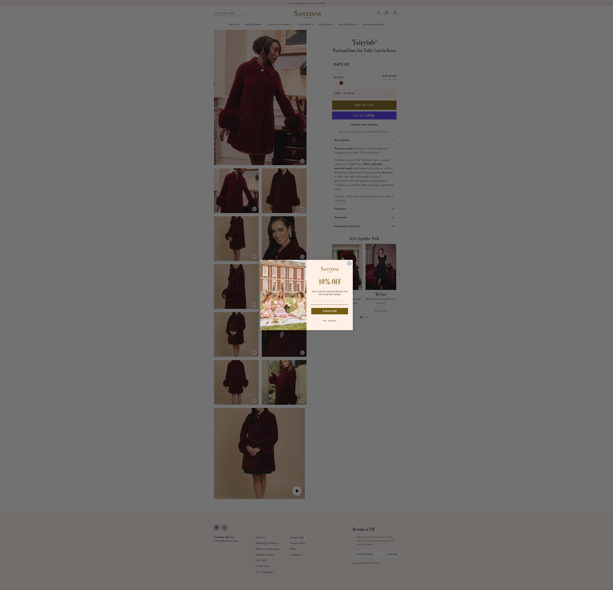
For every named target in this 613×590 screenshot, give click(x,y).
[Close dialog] (349, 263)
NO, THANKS (330, 320)
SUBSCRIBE (329, 311)
